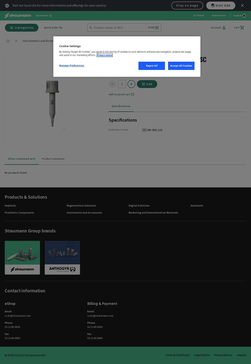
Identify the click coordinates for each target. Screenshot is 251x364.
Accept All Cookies (181, 65)
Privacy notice (104, 55)
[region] (126, 56)
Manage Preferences (71, 65)
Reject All (152, 65)
